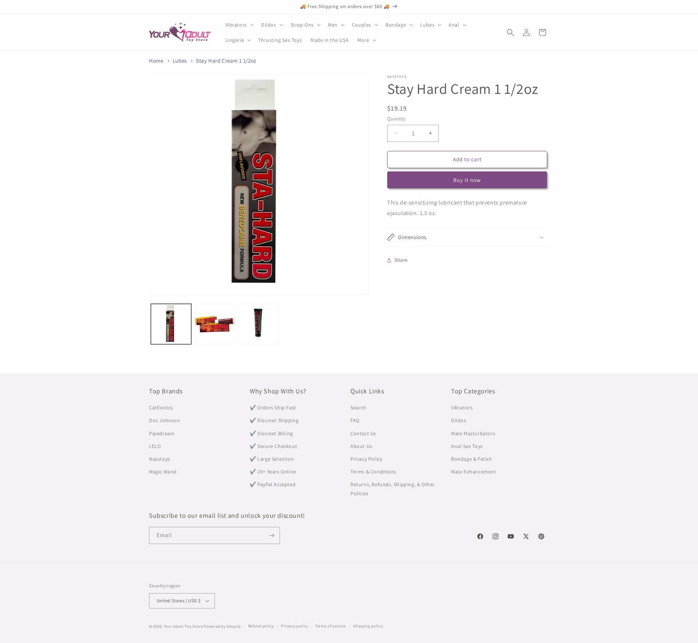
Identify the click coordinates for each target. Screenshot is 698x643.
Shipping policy (368, 625)
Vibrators (462, 407)
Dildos (458, 420)
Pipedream (161, 433)
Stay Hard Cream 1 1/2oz (226, 60)
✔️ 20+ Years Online (273, 471)
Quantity (396, 119)
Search (358, 407)
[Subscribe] (272, 535)
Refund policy (261, 625)
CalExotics (161, 407)
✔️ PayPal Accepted (273, 484)
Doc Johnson (164, 420)
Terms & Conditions (373, 471)
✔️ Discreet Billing (271, 433)
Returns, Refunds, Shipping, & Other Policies (392, 489)
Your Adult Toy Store (183, 626)
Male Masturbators (473, 433)
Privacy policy (294, 625)
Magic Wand (163, 471)
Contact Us (363, 433)
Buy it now (467, 179)
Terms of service (330, 625)
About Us (361, 446)
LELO (155, 446)
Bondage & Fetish (471, 459)
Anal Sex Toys (467, 446)
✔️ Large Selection (272, 459)
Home (156, 60)
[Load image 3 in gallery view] (259, 324)
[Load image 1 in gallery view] (171, 324)
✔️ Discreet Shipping (274, 420)
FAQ (355, 420)
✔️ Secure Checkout (273, 446)
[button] (239, 24)
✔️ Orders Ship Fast (273, 407)
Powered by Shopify (222, 626)
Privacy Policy (366, 459)
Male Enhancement (473, 471)
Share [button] (401, 260)
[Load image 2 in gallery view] (215, 324)
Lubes (180, 60)
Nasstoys (159, 459)
